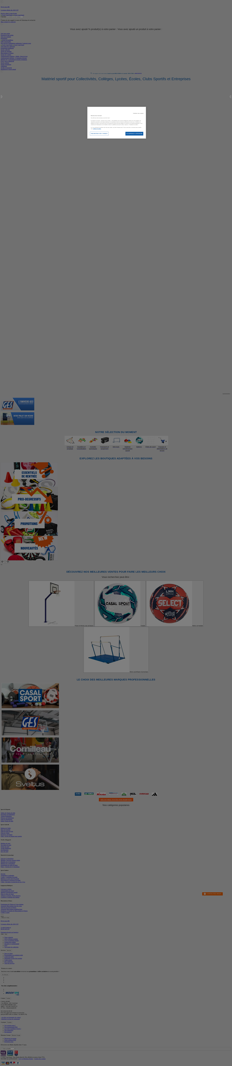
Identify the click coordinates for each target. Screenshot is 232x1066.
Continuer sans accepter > (138, 113)
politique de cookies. (97, 128)
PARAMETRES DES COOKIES (99, 133)
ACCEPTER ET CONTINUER (134, 133)
